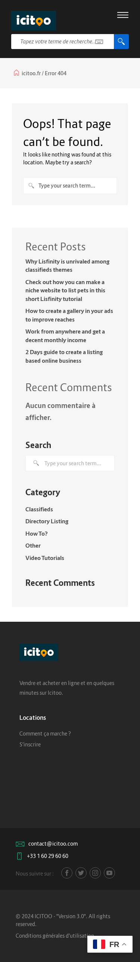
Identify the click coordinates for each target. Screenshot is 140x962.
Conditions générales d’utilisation (55, 935)
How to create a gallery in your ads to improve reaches (69, 315)
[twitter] (81, 873)
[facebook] (66, 873)
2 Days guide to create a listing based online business (64, 356)
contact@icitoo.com (53, 843)
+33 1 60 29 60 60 (47, 856)
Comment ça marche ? (45, 733)
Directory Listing (46, 521)
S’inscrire (30, 744)
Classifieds (39, 509)
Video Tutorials (44, 557)
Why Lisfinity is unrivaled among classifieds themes (67, 265)
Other (33, 545)
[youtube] (109, 873)
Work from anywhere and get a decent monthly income (65, 335)
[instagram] (95, 873)
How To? (36, 533)
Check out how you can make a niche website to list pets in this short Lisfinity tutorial (65, 290)
